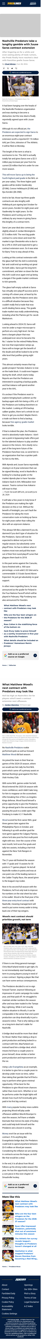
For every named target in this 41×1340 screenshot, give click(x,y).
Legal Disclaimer (31, 1302)
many (9, 1107)
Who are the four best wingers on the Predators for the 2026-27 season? (20, 618)
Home (4, 665)
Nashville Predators (14, 747)
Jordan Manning (12, 705)
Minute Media (15, 1319)
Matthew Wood (9, 754)
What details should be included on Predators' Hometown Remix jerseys (21, 643)
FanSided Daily (8, 1293)
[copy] (16, 68)
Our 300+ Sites (30, 1289)
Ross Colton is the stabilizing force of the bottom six (20, 625)
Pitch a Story (30, 1293)
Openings (28, 1285)
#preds (10, 464)
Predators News (14, 1266)
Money (5, 1133)
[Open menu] (3, 3)
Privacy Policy (8, 1298)
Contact (5, 1289)
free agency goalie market (22, 422)
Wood (5, 820)
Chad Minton (10, 64)
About (4, 1285)
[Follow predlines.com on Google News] (35, 655)
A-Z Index (28, 1306)
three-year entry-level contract (15, 900)
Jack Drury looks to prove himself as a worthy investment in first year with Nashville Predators (21, 634)
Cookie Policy (8, 1302)
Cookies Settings (9, 1313)
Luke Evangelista (15, 1067)
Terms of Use (30, 1298)
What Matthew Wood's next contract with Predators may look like (20, 608)
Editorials (12, 665)
